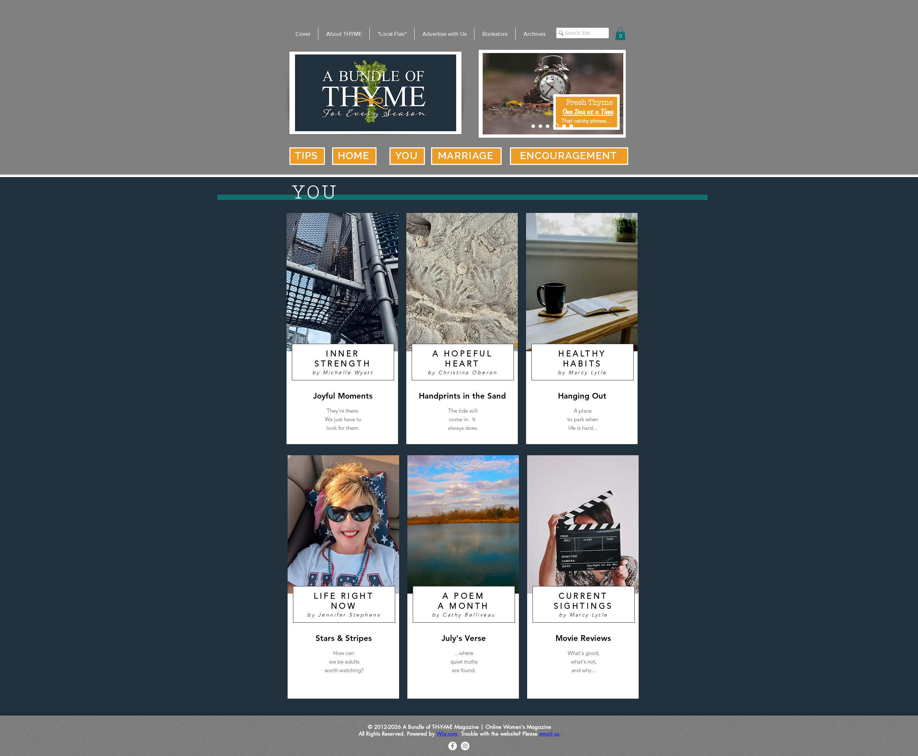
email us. (550, 733)
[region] (342, 328)
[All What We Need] (571, 126)
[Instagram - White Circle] (465, 746)
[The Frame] (556, 126)
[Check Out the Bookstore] (540, 126)
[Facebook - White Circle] (452, 746)
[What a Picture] (564, 126)
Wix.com (447, 733)
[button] (620, 33)
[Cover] (533, 126)
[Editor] (547, 126)
